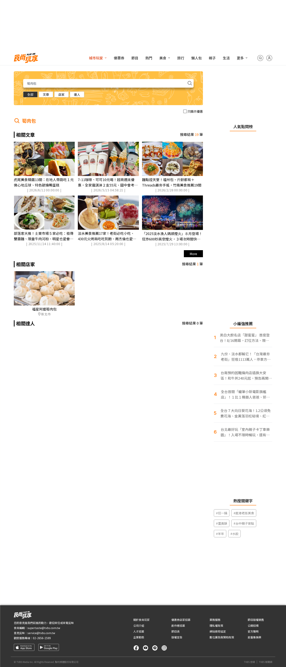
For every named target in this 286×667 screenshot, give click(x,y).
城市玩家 (96, 57)
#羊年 (220, 533)
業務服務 (215, 620)
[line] (155, 648)
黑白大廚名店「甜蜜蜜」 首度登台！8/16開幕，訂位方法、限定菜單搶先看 (245, 337)
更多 (240, 57)
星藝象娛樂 (254, 637)
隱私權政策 (216, 625)
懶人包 (196, 57)
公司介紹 (138, 625)
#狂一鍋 (221, 513)
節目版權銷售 (256, 620)
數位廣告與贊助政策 (222, 637)
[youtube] (145, 648)
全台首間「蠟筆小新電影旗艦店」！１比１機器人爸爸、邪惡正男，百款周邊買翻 (245, 394)
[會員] (269, 58)
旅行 (180, 57)
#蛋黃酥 (221, 523)
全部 (30, 94)
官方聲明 (253, 631)
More (193, 253)
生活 (226, 57)
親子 (212, 57)
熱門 (148, 57)
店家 (61, 94)
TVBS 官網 (249, 661)
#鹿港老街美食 (243, 513)
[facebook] (136, 648)
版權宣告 (176, 637)
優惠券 (119, 57)
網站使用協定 (218, 631)
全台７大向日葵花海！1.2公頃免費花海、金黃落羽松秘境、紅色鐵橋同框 (245, 413)
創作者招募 (178, 625)
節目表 (175, 631)
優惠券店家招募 (180, 620)
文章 (46, 94)
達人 (77, 94)
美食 (162, 57)
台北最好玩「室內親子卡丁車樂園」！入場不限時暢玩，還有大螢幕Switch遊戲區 (245, 432)
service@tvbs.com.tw (41, 633)
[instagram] (164, 648)
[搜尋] (260, 58)
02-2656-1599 (42, 638)
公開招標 (253, 625)
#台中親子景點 (243, 523)
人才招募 (138, 631)
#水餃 (234, 533)
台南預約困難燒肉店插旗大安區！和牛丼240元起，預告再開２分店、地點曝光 (246, 375)
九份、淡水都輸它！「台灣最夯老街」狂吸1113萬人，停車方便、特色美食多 (245, 356)
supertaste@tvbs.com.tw (43, 628)
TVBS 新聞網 (265, 661)
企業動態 (138, 637)
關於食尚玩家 (141, 620)
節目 (134, 57)
